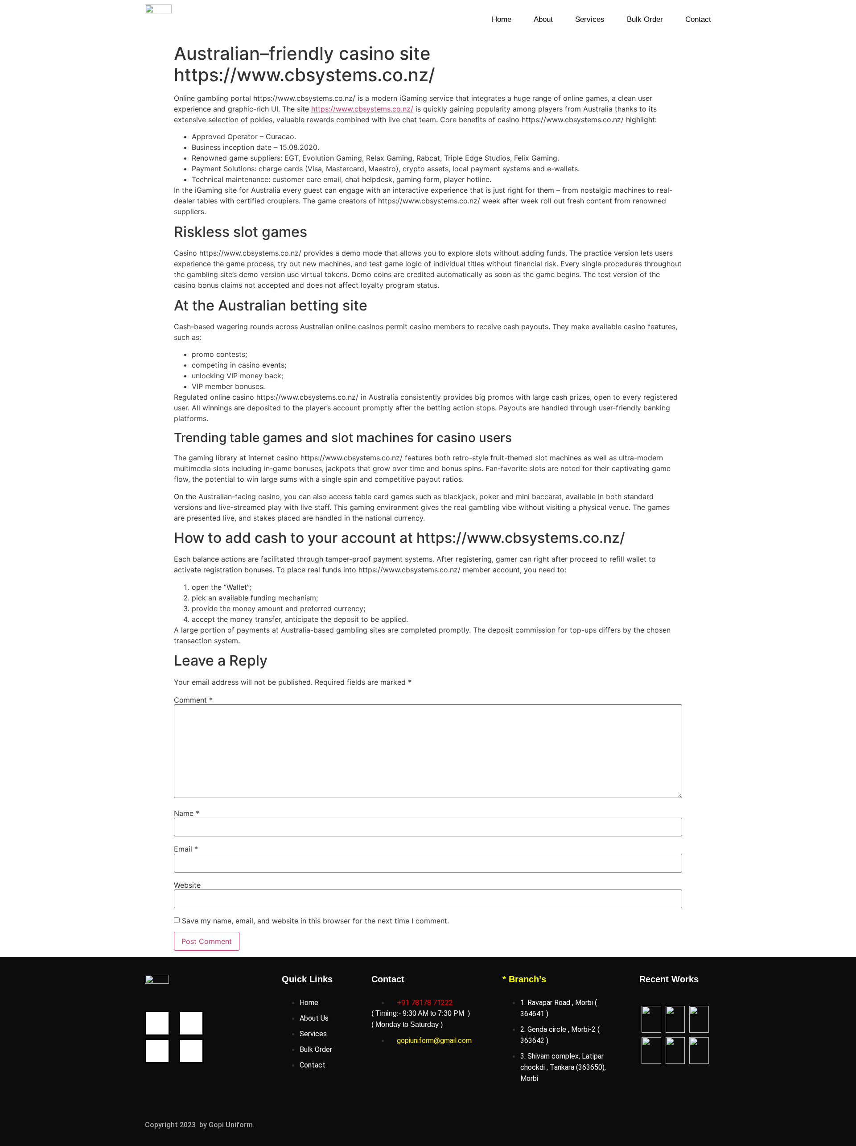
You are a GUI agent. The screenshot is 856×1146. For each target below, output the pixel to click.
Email (186, 848)
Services (590, 19)
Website (187, 885)
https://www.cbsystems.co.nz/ (362, 108)
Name (186, 813)
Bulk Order (645, 19)
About (543, 19)
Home (501, 19)
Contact (698, 19)
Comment (193, 699)
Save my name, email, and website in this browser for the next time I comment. (315, 920)
